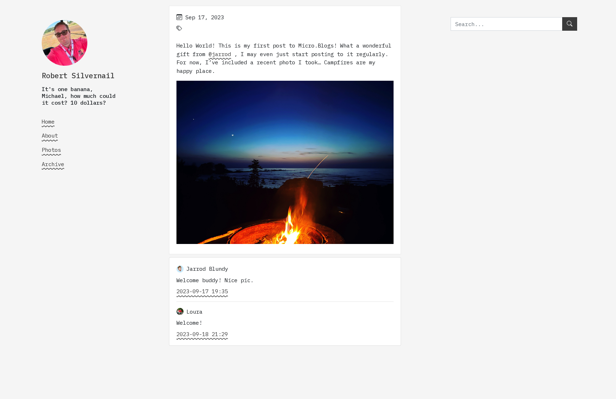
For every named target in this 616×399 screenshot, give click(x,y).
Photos (51, 149)
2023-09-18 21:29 (202, 334)
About (50, 135)
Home (48, 121)
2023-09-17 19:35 (202, 291)
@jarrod (220, 54)
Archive (53, 164)
